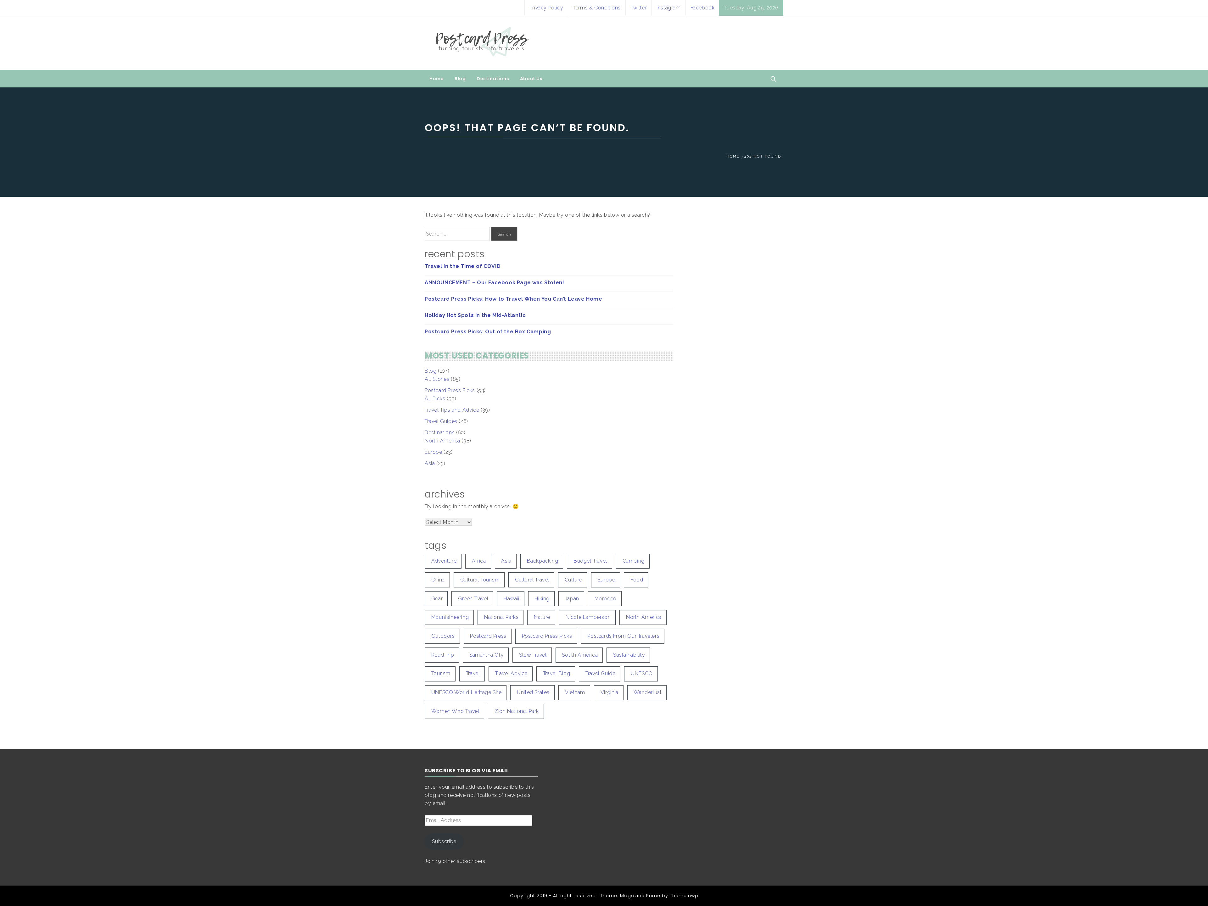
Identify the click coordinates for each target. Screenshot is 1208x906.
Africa (479, 561)
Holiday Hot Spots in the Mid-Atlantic (475, 315)
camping (634, 561)
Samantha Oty (486, 655)
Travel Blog (556, 673)
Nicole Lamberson (588, 617)
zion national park (517, 711)
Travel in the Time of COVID (463, 266)
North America (442, 441)
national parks (501, 617)
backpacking (542, 561)
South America (580, 655)
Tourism (440, 673)
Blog (460, 78)
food (636, 580)
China (438, 580)
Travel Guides (441, 421)
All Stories (437, 379)
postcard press (488, 636)
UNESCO (642, 673)
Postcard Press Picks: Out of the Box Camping (488, 332)
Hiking (542, 599)
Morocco (606, 599)
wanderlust (648, 692)
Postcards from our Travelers (623, 636)
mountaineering (450, 617)
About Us (531, 78)
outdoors (443, 636)
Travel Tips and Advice (452, 410)
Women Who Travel (455, 711)
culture (573, 580)
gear (437, 599)
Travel (473, 673)
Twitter (638, 8)
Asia (430, 463)
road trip (442, 655)
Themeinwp (684, 895)
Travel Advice (511, 673)
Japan (572, 599)
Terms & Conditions (597, 8)
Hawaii (511, 599)
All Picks (435, 399)
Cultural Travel (532, 580)
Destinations (493, 78)
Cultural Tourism (480, 580)
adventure (443, 561)
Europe (433, 452)
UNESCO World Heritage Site (466, 692)
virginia (609, 692)
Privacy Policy (546, 8)
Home (436, 78)
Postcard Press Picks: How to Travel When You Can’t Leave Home (513, 299)
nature (542, 617)
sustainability (629, 655)
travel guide (600, 673)
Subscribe (444, 841)
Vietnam (575, 692)
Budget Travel (590, 561)
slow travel (533, 655)
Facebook (703, 8)
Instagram (668, 8)
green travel (473, 599)
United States (533, 692)
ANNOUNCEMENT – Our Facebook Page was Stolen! (494, 283)
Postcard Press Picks (450, 390)
